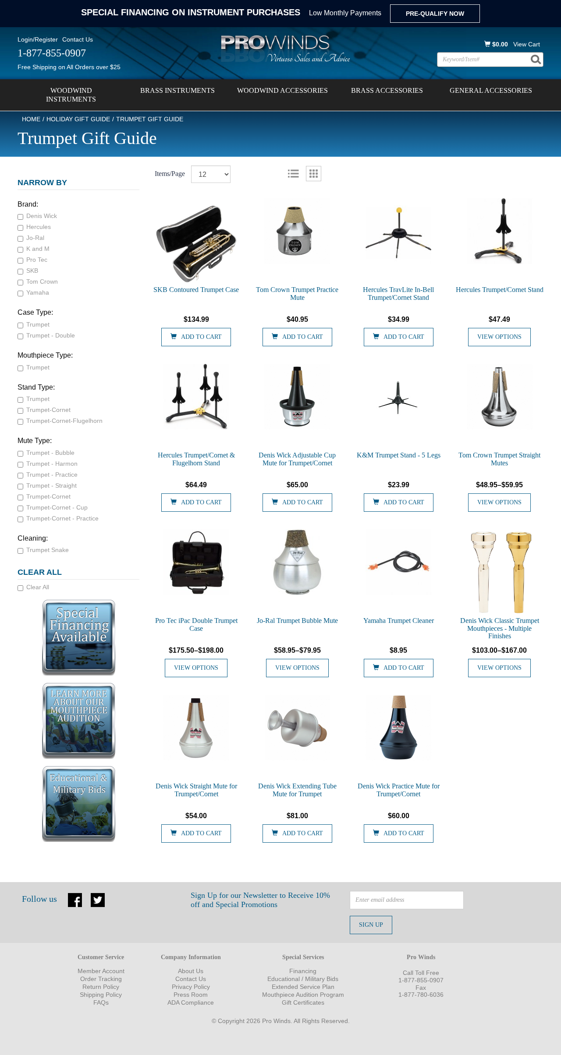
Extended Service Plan (303, 986)
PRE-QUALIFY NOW (435, 13)
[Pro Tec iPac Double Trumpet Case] (197, 562)
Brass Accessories (387, 90)
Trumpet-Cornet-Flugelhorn (64, 420)
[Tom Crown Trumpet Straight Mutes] (499, 396)
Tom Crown (42, 281)
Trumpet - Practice (52, 474)
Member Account (101, 970)
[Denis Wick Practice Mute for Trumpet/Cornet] (399, 727)
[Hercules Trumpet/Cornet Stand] (499, 231)
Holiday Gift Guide (78, 119)
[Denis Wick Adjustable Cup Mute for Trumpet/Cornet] (297, 396)
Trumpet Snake (47, 549)
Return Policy (100, 986)
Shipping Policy (101, 994)
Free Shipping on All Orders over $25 (69, 66)
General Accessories (491, 90)
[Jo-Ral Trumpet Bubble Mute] (297, 562)
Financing (302, 970)
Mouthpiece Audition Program (303, 994)
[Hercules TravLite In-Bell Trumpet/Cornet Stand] (399, 231)
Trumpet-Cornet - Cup (57, 507)
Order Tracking (101, 978)
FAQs (101, 1002)
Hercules (38, 226)
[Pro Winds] (284, 48)
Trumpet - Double (50, 335)
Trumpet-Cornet (48, 409)
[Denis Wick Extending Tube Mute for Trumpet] (297, 727)
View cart (526, 44)
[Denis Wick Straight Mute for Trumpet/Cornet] (197, 727)
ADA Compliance (190, 1002)
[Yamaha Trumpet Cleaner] (399, 562)
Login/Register (38, 39)
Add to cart (201, 337)
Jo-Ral (35, 237)
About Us (190, 970)
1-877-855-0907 (421, 980)
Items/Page (170, 173)
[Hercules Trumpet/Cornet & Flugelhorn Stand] (197, 396)
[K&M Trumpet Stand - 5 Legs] (399, 396)
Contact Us (77, 39)
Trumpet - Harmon (52, 463)
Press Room (191, 994)
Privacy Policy (191, 986)
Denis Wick (41, 215)
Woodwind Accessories (282, 90)
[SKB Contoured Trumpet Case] (197, 242)
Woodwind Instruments (71, 95)
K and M (38, 248)
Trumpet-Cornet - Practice (62, 518)
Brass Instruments (177, 90)
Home (31, 119)
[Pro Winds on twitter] (98, 899)
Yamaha (37, 292)
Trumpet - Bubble (50, 452)
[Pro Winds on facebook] (75, 899)
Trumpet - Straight (51, 485)
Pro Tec (36, 259)
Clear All (37, 587)
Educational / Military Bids (302, 978)
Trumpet (38, 324)
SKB (32, 270)
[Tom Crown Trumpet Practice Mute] (297, 231)
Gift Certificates (303, 1002)
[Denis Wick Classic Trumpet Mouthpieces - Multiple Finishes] (499, 573)
